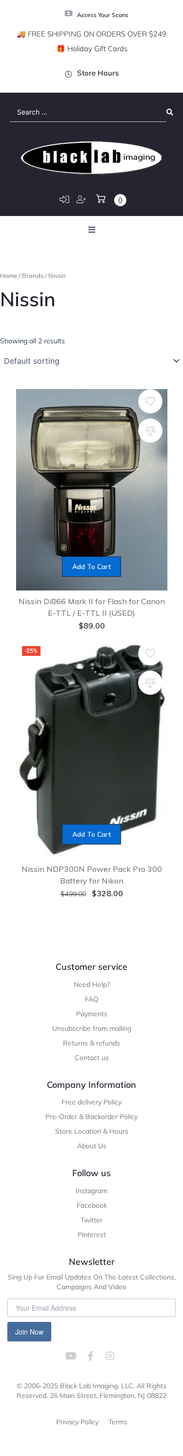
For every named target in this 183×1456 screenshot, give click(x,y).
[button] (92, 229)
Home (8, 275)
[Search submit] (169, 112)
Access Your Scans (102, 15)
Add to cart (91, 566)
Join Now (29, 1332)
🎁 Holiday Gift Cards (91, 48)
